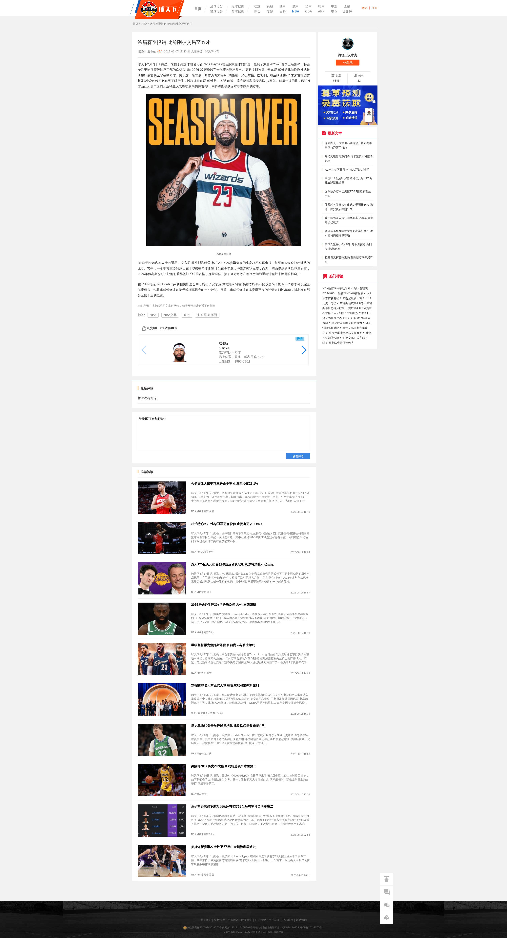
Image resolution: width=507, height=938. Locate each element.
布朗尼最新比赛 (352, 298)
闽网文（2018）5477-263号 (237, 927)
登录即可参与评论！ (153, 419)
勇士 (204, 794)
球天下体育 (157, 9)
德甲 (321, 6)
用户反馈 (274, 920)
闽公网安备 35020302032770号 (204, 927)
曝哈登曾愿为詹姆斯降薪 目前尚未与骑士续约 (223, 645)
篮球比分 (216, 11)
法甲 (308, 6)
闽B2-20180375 (290, 927)
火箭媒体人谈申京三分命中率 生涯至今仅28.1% (224, 483)
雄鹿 (220, 713)
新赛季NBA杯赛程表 (350, 293)
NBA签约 (201, 672)
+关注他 (348, 62)
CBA (308, 11)
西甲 (283, 6)
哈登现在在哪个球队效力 (347, 323)
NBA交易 (170, 315)
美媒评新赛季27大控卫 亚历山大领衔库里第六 (223, 847)
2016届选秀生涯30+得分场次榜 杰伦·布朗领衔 (223, 604)
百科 (283, 11)
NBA (295, 11)
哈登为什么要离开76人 (336, 318)
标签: (141, 315)
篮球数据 (238, 11)
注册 (374, 7)
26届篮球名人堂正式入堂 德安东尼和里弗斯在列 (225, 685)
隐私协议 (219, 920)
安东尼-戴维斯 (207, 315)
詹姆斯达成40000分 (351, 303)
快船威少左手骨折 (358, 313)
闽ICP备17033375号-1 (311, 927)
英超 (270, 6)
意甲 (296, 6)
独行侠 (207, 753)
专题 (270, 11)
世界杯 (347, 11)
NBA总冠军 (202, 551)
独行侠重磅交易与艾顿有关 (345, 332)
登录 (364, 7)
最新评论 (147, 388)
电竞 (334, 11)
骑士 (209, 672)
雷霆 (211, 874)
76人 (211, 632)
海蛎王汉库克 (347, 55)
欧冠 (257, 6)
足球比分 (216, 6)
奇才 (187, 315)
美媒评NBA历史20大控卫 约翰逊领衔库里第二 (223, 766)
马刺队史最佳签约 (340, 342)
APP (321, 11)
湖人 (209, 592)
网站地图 (301, 920)
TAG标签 (287, 920)
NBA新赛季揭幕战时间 (336, 288)
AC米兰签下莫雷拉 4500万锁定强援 (347, 169)
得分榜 (200, 753)
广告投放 (260, 920)
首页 (197, 9)
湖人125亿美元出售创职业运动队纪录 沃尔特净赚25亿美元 (232, 564)
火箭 (211, 511)
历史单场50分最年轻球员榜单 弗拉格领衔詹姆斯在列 (228, 725)
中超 (334, 6)
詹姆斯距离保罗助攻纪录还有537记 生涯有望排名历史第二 (232, 806)
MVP (211, 551)
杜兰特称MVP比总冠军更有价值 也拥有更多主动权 (226, 524)
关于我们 (205, 920)
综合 (257, 11)
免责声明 (233, 920)
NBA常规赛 (202, 511)
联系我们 (246, 920)
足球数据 (238, 6)
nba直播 (339, 313)
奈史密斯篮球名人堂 (202, 713)
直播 (347, 6)
